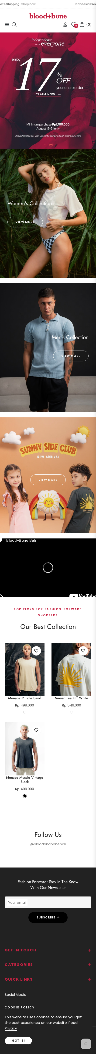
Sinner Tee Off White (71, 698)
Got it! (18, 1041)
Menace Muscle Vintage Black (24, 779)
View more (25, 222)
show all (48, 809)
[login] (63, 25)
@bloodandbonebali (48, 844)
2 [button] (51, 144)
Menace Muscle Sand (24, 698)
